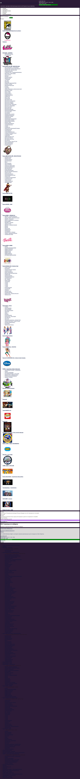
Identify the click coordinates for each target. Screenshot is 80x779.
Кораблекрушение (9, 95)
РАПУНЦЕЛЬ (7, 230)
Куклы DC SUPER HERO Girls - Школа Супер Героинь (14, 752)
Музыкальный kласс (9, 109)
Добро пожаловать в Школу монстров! (13, 89)
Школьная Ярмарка (9, 142)
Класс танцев (7, 91)
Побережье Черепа (9, 116)
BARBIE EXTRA (8, 251)
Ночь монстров (8, 111)
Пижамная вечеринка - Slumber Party (13, 320)
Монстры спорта (8, 106)
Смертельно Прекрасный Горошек (12, 128)
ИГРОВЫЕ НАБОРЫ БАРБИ (10, 255)
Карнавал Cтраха (8, 90)
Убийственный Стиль (9, 136)
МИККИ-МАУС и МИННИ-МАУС (11, 375)
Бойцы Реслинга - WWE (7, 777)
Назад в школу (8, 172)
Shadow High (7, 274)
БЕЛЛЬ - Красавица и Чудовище (12, 220)
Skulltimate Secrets (9, 71)
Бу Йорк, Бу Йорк (8, 84)
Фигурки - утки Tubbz (7, 771)
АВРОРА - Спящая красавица (11, 216)
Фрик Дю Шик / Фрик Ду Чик (11, 141)
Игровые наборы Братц (10, 322)
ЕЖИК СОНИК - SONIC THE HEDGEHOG (11, 770)
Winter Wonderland (9, 272)
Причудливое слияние (9, 120)
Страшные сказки (8, 134)
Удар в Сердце (8, 179)
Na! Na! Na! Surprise (9, 54)
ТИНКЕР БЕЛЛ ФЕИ (9, 234)
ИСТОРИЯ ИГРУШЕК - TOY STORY (12, 373)
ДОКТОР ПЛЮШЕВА (9, 372)
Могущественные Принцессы (11, 171)
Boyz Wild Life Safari (9, 310)
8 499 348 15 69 (42, 1)
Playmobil (5, 765)
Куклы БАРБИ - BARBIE (7, 685)
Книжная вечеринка (9, 170)
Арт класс (7, 80)
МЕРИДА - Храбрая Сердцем (11, 224)
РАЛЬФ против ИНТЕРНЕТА (11, 376)
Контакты (5, 12)
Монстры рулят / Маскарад (10, 104)
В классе (6, 86)
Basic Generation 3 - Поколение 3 (12, 67)
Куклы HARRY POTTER (7, 662)
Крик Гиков (7, 97)
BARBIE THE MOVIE (9, 249)
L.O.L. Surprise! (8, 55)
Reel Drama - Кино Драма (10, 73)
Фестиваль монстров (9, 139)
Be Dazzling (7, 268)
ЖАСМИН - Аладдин (9, 222)
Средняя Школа (8, 278)
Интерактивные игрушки (8, 764)
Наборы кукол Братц (9, 324)
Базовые (6, 75)
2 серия (6, 285)
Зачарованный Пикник (10, 166)
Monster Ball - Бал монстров (11, 70)
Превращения (8, 117)
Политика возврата (7, 14)
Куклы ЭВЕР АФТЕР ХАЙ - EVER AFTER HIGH (12, 633)
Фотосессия (7, 140)
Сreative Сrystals (8, 270)
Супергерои (7, 135)
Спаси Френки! (8, 130)
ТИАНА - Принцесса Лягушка (11, 233)
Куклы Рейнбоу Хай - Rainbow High (10, 697)
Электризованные (9, 143)
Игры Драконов (8, 169)
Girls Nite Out (7, 317)
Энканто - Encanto (9, 377)
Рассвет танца (8, 122)
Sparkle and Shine (8, 275)
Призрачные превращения (10, 118)
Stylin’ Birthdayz (8, 309)
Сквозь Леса (7, 176)
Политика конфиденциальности (7, 530)
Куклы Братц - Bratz (7, 728)
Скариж (6, 126)
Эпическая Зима (8, 182)
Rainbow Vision (8, 291)
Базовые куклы (8, 157)
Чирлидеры (7, 281)
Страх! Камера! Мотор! (9, 131)
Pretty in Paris (8, 267)
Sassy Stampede (8, 308)
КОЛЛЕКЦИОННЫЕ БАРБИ (10, 247)
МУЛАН (6, 227)
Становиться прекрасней (10, 177)
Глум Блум (7, 87)
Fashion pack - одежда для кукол (12, 293)
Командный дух (8, 93)
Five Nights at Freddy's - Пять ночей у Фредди (12, 769)
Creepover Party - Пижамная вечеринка (13, 72)
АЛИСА (6, 371)
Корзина (2, 540)
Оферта (2, 531)
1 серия (6, 286)
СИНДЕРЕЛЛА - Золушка (10, 232)
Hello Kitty (7, 311)
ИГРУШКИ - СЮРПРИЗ (7, 547)
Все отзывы (2, 521)
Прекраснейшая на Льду (10, 175)
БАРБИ (6, 246)
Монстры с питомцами (10, 105)
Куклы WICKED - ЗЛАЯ (7, 663)
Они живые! (7, 112)
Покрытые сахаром (9, 173)
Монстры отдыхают (9, 102)
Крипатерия (7, 98)
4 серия (6, 282)
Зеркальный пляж (8, 168)
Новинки (4, 546)
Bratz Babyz (7, 323)
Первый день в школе (9, 114)
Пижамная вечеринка (9, 115)
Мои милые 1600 (8, 99)
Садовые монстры (9, 124)
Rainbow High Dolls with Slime (11, 273)
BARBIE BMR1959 (8, 253)
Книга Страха (8, 92)
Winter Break (7, 280)
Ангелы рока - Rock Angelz (10, 316)
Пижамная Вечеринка (9, 276)
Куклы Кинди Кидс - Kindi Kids (9, 751)
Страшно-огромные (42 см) (10, 133)
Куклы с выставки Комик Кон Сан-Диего (11, 545)
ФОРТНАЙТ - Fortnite (7, 776)
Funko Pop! (5, 768)
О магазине (5, 9)
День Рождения (8, 164)
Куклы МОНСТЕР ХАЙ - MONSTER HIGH (11, 552)
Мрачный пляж (8, 108)
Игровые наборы (8, 77)
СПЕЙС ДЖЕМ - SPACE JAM (8, 772)
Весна (6, 162)
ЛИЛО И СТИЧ (8, 223)
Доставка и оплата (7, 10)
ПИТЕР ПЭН (7, 228)
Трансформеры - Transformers (9, 775)
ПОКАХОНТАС (8, 229)
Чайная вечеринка (9, 181)
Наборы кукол (8, 78)
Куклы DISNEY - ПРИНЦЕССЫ (9, 664)
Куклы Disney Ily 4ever (7, 750)
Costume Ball (7, 288)
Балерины (7, 81)
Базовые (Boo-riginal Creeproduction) (13, 68)
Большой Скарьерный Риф (10, 83)
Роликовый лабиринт (9, 123)
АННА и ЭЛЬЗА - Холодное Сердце (12, 217)
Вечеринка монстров (9, 85)
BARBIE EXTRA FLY (8, 250)
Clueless (6, 306)
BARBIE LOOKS (8, 252)
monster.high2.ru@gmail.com (6, 528)
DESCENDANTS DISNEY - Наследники (12, 370)
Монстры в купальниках (10, 100)
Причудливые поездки (10, 121)
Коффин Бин (7, 96)
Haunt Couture (8, 74)
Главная (4, 8)
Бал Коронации (8, 160)
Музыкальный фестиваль (10, 110)
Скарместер (7, 127)
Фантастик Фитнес (9, 137)
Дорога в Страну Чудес (10, 165)
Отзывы (4, 13)
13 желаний (7, 79)
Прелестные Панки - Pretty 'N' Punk (12, 321)
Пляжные (7, 289)
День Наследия (8, 163)
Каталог (2, 542)
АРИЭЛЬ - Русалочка (9, 219)
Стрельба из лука (8, 178)
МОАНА (6, 226)
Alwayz (6, 312)
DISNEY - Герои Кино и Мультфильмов (11, 753)
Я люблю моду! (8, 145)
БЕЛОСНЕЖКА (8, 221)
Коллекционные (8, 287)
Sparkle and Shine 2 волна (10, 269)
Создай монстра (8, 129)
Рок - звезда (7, 279)
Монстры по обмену (9, 103)
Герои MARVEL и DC (7, 766)
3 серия (6, 284)
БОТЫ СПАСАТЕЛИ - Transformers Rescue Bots (12, 774)
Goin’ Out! (7, 318)
